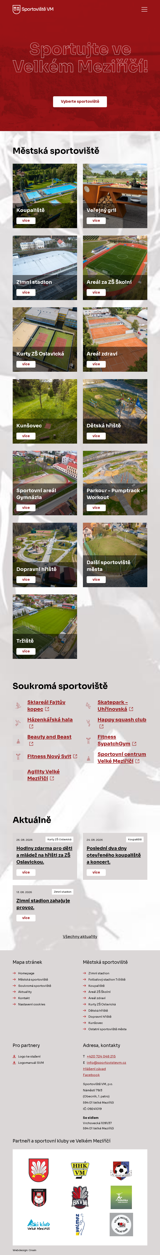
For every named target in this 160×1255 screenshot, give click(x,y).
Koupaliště (96, 986)
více (26, 872)
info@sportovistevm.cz (106, 1063)
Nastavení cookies (31, 1004)
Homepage (26, 973)
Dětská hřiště (98, 1010)
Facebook (91, 1075)
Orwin (32, 1250)
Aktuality (25, 992)
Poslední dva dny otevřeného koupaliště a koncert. (114, 855)
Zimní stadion (98, 973)
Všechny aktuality (80, 936)
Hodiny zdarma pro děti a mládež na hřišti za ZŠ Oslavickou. (44, 855)
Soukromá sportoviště (34, 986)
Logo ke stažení (29, 1056)
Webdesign (20, 1250)
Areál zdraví (97, 998)
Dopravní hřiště (99, 1016)
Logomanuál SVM (31, 1063)
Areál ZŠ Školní (99, 992)
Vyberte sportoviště (80, 101)
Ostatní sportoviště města (107, 1029)
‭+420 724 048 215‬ (101, 1056)
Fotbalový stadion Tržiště (106, 979)
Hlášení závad (94, 1069)
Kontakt (24, 998)
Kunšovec (95, 1023)
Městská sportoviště (33, 979)
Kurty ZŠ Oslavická (102, 1004)
